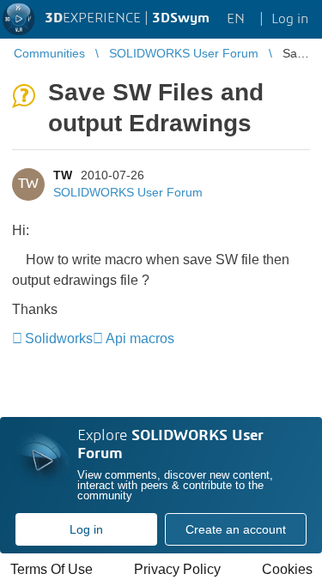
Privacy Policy (177, 569)
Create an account (235, 529)
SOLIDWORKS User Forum (128, 192)
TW (62, 175)
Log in (86, 529)
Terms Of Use (51, 569)
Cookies (287, 569)
